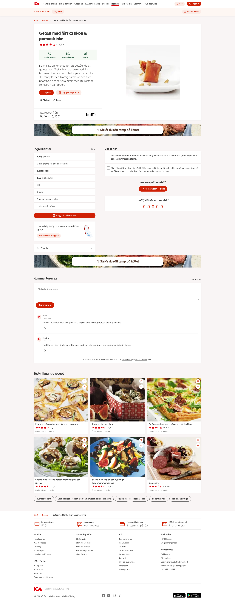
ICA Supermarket (126, 550)
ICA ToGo (37, 573)
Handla (37, 534)
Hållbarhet (166, 534)
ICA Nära (122, 547)
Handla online (50, 3)
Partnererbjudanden (84, 550)
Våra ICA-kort (81, 554)
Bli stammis (81, 539)
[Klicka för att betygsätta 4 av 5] (157, 206)
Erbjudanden (65, 3)
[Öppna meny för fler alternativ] (84, 386)
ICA (120, 534)
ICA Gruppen (124, 543)
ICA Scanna (38, 569)
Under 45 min (49, 57)
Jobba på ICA (124, 569)
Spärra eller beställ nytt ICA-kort (174, 562)
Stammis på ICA (84, 534)
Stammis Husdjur (83, 547)
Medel (86, 57)
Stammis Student (83, 543)
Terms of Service (141, 359)
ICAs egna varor (125, 539)
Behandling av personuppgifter (174, 566)
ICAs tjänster (40, 561)
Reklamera (165, 554)
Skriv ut (46, 100)
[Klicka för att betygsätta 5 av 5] (162, 206)
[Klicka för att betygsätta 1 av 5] (144, 206)
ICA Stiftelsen (166, 539)
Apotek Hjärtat (40, 550)
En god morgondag (169, 543)
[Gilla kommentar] (44, 328)
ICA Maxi (122, 558)
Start (36, 20)
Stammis (138, 3)
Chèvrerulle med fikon (102, 424)
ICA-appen (38, 566)
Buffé (43, 116)
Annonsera (123, 566)
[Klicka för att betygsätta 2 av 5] (148, 206)
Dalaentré (154, 483)
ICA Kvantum (124, 554)
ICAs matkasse (92, 3)
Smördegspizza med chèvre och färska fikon (170, 424)
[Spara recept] (84, 381)
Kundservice (151, 3)
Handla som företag (42, 554)
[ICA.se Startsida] (37, 3)
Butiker (105, 3)
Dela (58, 100)
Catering (78, 3)
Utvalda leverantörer (127, 562)
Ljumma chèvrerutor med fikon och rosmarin (56, 424)
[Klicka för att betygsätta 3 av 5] (153, 206)
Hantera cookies (168, 569)
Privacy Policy (127, 359)
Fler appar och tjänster (43, 577)
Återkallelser (166, 558)
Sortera (195, 279)
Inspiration (126, 3)
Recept (115, 3)
